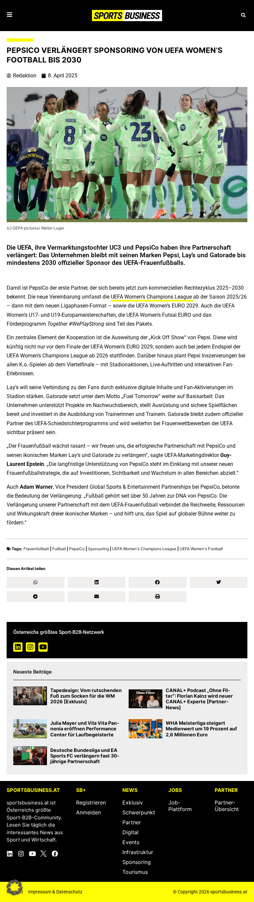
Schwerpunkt (138, 812)
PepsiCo (77, 548)
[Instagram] (30, 647)
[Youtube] (43, 647)
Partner (131, 822)
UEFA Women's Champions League (144, 548)
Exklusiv (132, 802)
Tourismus (135, 872)
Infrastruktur (137, 852)
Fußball (59, 548)
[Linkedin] (17, 647)
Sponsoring (98, 548)
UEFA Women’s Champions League (152, 297)
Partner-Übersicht (227, 805)
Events (130, 842)
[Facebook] (55, 853)
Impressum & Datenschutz (55, 891)
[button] (243, 15)
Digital (130, 832)
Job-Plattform (180, 805)
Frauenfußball (36, 548)
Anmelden (88, 812)
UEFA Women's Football (201, 548)
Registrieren (91, 802)
